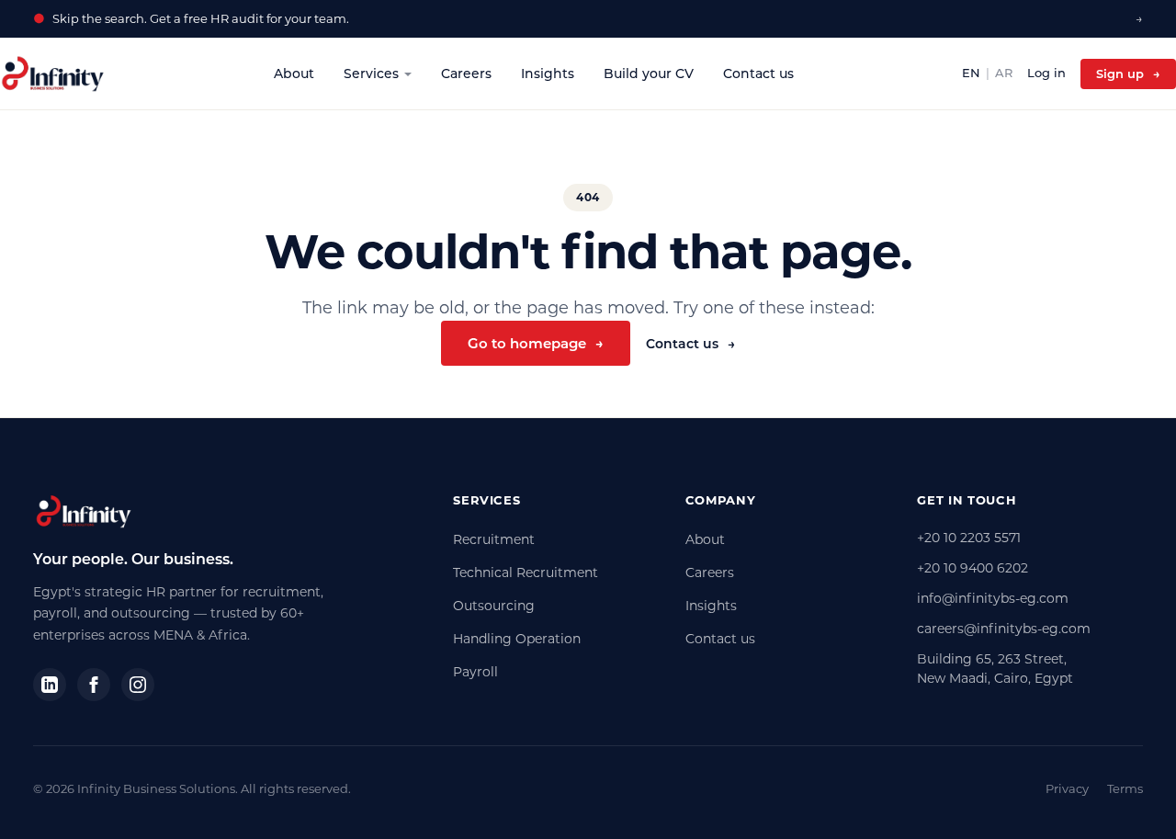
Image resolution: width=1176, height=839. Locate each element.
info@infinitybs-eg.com (993, 598)
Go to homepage (536, 343)
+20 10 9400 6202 (972, 568)
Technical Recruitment (525, 572)
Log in (1046, 72)
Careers (466, 73)
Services (371, 73)
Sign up (1128, 73)
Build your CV (649, 73)
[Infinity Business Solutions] (53, 73)
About (294, 73)
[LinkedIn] (49, 684)
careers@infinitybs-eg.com (1004, 628)
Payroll (475, 671)
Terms (1125, 788)
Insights (547, 73)
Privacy (1067, 788)
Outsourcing (494, 605)
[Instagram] (137, 684)
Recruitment (494, 539)
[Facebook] (93, 684)
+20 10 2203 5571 (969, 537)
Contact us (758, 73)
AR (1003, 72)
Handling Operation (517, 638)
